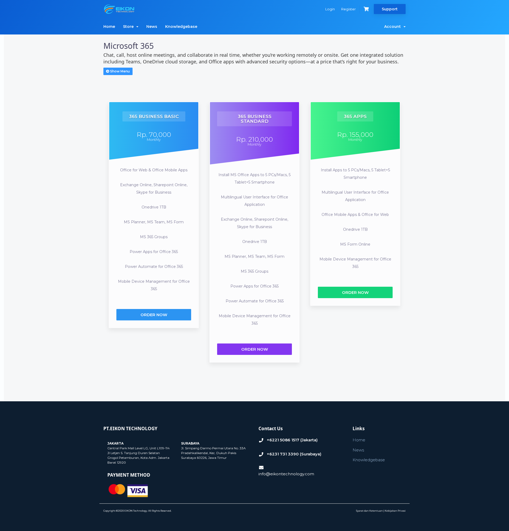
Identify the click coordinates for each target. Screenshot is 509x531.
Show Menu (119, 71)
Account (393, 26)
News (151, 26)
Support (390, 9)
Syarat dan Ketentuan (369, 510)
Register (348, 9)
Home (109, 26)
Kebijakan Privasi (395, 510)
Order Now (154, 314)
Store (129, 26)
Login (330, 9)
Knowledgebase (181, 26)
